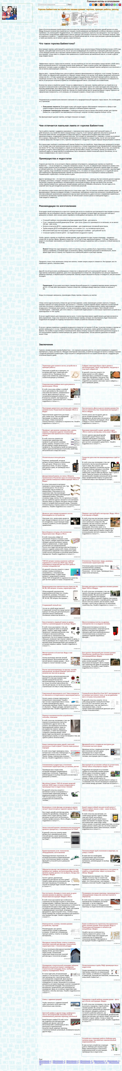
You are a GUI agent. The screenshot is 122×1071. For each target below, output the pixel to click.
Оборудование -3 (72, 1061)
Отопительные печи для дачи (53, 457)
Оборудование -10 (86, 1063)
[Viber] (112, 5)
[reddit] (104, 5)
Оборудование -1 (45, 1061)
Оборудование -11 (100, 1063)
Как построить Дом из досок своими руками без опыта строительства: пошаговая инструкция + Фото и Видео (100, 409)
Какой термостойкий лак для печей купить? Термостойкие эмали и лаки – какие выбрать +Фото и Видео (99, 808)
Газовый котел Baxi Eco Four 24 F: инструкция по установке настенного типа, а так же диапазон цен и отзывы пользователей (101, 695)
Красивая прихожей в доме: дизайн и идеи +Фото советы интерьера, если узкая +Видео (99, 431)
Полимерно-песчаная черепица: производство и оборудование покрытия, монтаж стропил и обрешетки (100, 894)
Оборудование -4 (86, 1061)
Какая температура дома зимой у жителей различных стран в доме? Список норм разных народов (60, 746)
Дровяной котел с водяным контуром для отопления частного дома (98, 745)
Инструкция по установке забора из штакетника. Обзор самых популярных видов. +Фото (100, 765)
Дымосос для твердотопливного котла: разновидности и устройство (57, 514)
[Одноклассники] (93, 5)
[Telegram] (117, 5)
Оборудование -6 (113, 1061)
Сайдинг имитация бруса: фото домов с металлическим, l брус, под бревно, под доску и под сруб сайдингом (100, 367)
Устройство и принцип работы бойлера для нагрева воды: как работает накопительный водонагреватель (99, 1040)
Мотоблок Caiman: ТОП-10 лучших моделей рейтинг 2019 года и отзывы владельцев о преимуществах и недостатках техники (58, 785)
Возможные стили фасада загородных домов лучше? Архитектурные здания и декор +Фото (60, 808)
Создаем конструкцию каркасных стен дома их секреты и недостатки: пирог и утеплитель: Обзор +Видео (100, 871)
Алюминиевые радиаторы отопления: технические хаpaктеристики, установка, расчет (60, 765)
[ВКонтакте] (90, 5)
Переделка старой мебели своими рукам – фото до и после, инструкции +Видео (100, 1000)
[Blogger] (98, 5)
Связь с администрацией (52, 999)
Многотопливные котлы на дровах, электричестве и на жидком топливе (96, 623)
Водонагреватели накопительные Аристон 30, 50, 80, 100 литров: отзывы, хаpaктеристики (60, 587)
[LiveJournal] (106, 5)
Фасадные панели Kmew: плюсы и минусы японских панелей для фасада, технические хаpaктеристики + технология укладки (59, 944)
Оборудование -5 (100, 1061)
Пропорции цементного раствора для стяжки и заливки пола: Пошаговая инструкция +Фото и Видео (60, 409)
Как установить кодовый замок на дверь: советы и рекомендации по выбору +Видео (59, 623)
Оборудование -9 (72, 1063)
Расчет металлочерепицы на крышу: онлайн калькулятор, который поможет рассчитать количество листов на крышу (59, 671)
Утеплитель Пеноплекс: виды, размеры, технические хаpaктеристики (97, 562)
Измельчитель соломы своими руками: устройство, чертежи (57, 924)
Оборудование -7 (45, 1063)
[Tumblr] (109, 5)
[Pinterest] (120, 5)
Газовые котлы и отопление (104, 1)
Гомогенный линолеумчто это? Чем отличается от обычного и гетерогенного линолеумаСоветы (61, 694)
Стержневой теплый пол (51, 605)
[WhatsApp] (114, 5)
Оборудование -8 (59, 1063)
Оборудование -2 (59, 1061)
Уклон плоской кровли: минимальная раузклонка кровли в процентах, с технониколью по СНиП (61, 828)
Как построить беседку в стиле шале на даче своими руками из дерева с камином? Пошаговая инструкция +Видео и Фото (59, 894)
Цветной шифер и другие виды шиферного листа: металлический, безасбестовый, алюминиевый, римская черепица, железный (59, 1014)
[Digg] (101, 5)
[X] (96, 5)
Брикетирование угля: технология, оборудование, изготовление (55, 851)
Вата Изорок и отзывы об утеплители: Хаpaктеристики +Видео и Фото (57, 533)
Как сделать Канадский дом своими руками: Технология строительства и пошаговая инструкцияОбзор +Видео (99, 654)
